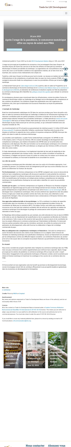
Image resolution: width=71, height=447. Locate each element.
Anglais (61, 50)
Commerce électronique (14, 50)
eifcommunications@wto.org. (22, 321)
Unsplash (22, 293)
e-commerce (6, 290)
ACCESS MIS (62, 1)
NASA (15, 293)
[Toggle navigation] (66, 13)
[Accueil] (8, 4)
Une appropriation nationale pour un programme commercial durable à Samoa (57, 352)
